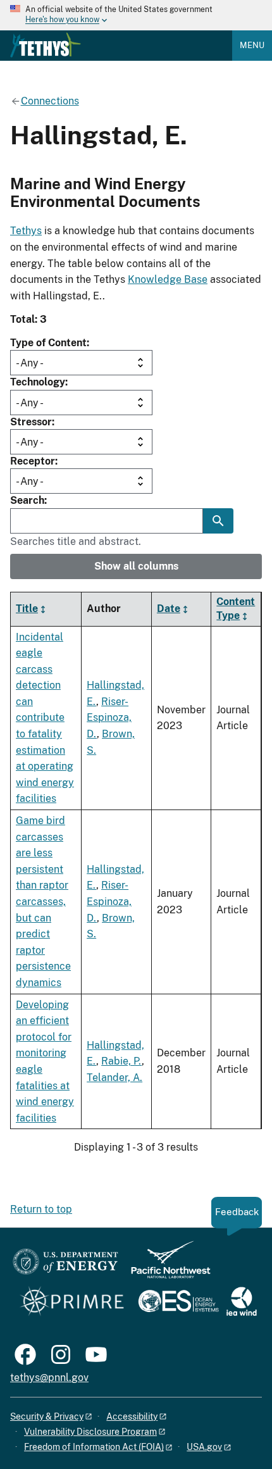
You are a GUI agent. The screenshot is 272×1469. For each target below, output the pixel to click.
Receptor (32, 461)
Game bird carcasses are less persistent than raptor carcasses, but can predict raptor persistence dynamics (43, 902)
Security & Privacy (46, 1416)
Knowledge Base (167, 279)
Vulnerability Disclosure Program (90, 1432)
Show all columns (136, 566)
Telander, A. (114, 1078)
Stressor (31, 422)
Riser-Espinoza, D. (109, 718)
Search (27, 500)
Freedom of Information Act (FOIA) (94, 1447)
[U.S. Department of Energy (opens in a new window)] (65, 1265)
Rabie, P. (121, 1061)
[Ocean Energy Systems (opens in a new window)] (179, 1302)
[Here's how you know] (136, 15)
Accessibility (132, 1416)
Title (27, 609)
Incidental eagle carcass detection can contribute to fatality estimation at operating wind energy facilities (45, 718)
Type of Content (48, 343)
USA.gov (204, 1447)
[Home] (45, 45)
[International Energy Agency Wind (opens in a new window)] (241, 1302)
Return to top (41, 1209)
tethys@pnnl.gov (49, 1378)
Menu (252, 45)
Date (168, 609)
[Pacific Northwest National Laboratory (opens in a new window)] (166, 1265)
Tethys (26, 231)
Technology (37, 382)
